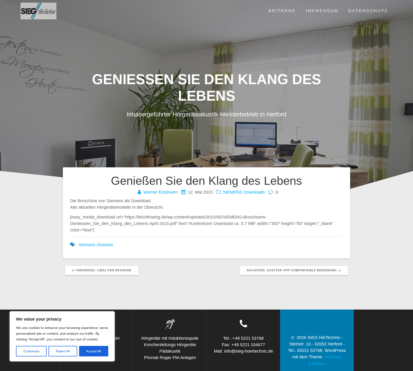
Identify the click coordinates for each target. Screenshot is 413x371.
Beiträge (282, 10)
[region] (62, 336)
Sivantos (105, 244)
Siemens (87, 244)
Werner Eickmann (160, 192)
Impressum (322, 10)
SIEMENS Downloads (244, 192)
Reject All (63, 351)
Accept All (93, 351)
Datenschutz (368, 10)
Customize (31, 351)
